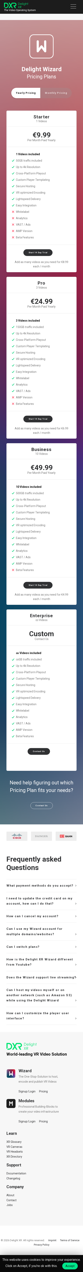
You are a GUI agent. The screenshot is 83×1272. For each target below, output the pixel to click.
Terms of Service (69, 1240)
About (10, 1195)
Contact (11, 1200)
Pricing (43, 1091)
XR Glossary (14, 1141)
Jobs (9, 1205)
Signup (23, 1091)
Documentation (16, 1173)
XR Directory (14, 1156)
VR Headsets (14, 1151)
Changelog (13, 1178)
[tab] (41, 885)
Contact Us (39, 751)
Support (13, 1165)
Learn (11, 1133)
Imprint (52, 1240)
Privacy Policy (41, 1244)
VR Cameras (14, 1146)
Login (32, 1091)
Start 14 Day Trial (37, 253)
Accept (70, 1266)
